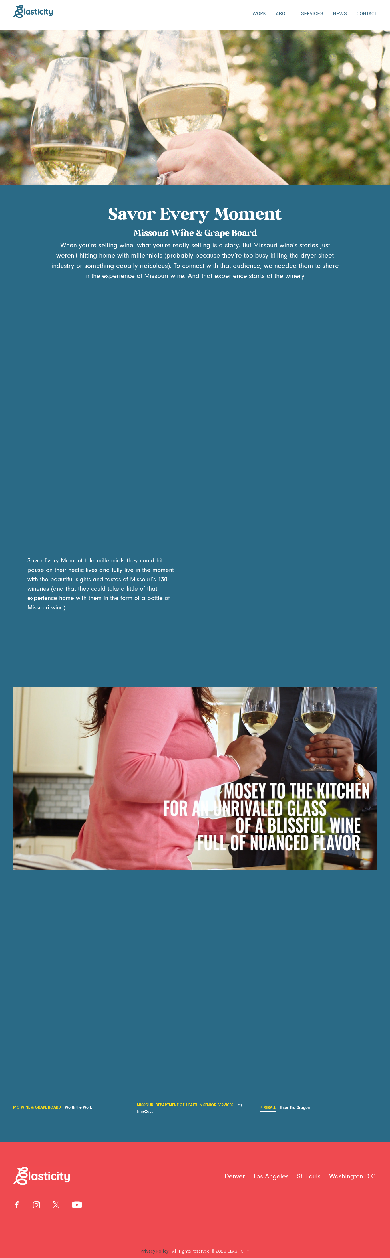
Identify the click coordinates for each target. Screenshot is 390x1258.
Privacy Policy (154, 1251)
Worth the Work (52, 1107)
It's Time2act (189, 1108)
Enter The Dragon (285, 1107)
